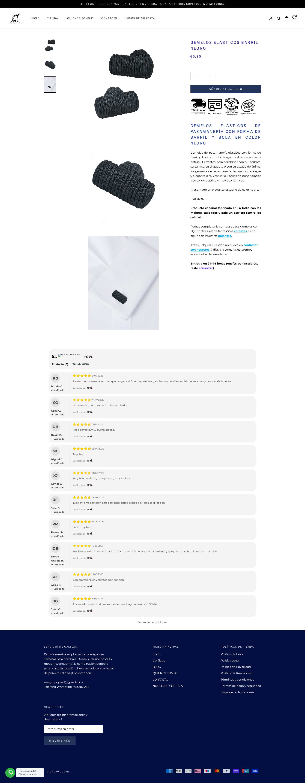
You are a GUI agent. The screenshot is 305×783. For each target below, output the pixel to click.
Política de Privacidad (236, 667)
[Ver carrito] (286, 18)
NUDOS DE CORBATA (140, 18)
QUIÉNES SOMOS (165, 673)
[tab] (60, 364)
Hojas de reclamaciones (237, 692)
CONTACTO (109, 18)
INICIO (35, 18)
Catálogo (159, 660)
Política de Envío (232, 654)
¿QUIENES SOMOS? (79, 18)
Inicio (156, 654)
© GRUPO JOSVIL (58, 771)
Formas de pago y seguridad (241, 686)
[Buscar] (279, 18)
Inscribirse (59, 740)
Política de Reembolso (236, 673)
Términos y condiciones (237, 679)
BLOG (157, 667)
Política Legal (230, 660)
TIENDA (52, 18)
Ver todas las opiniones (152, 622)
